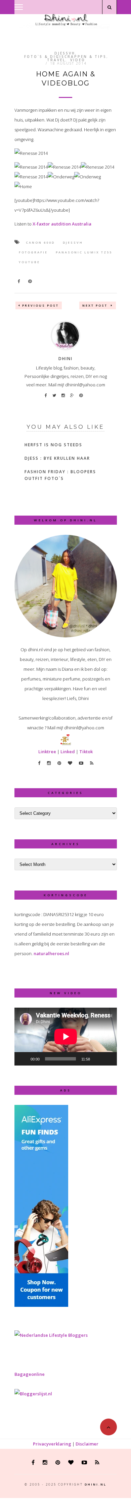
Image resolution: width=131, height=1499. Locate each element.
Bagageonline (29, 1374)
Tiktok (86, 751)
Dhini (65, 358)
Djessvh (64, 53)
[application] (65, 1037)
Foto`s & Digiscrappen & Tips (65, 56)
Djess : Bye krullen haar (57, 458)
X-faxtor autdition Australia (62, 224)
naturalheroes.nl (51, 953)
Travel (56, 60)
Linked (67, 751)
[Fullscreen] (108, 1058)
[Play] (23, 1058)
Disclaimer (87, 1444)
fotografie (33, 252)
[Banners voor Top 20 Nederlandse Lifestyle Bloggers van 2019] (51, 1335)
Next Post (95, 305)
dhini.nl (95, 1484)
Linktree (47, 751)
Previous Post (40, 305)
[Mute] (97, 1058)
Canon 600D (40, 242)
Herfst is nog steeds (53, 445)
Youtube (29, 262)
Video (77, 60)
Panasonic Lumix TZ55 (84, 252)
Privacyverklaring (52, 1444)
